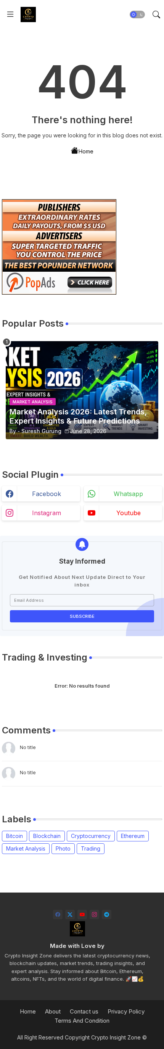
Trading (90, 848)
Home (86, 151)
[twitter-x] (70, 914)
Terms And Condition (82, 1020)
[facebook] (58, 914)
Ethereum (133, 836)
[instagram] (94, 914)
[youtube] (82, 914)
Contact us (84, 1011)
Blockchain (47, 836)
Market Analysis (25, 848)
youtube (128, 513)
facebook (46, 494)
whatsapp (128, 494)
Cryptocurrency (91, 836)
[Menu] (10, 14)
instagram (46, 513)
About (53, 1011)
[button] (137, 14)
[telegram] (106, 914)
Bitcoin (14, 836)
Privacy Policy (126, 1011)
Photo (63, 848)
